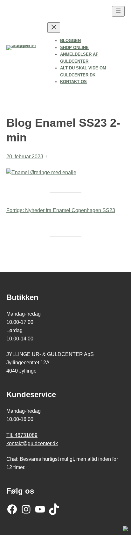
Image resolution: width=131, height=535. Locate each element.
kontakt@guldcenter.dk (32, 443)
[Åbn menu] (118, 11)
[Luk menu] (53, 27)
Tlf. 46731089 (22, 435)
